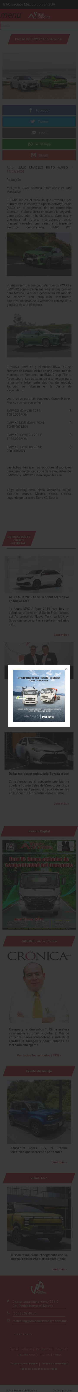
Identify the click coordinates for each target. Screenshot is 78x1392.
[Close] (65, 669)
